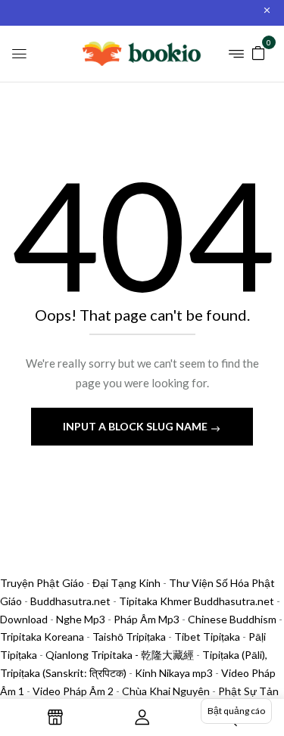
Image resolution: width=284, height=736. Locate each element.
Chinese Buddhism (232, 619)
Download (24, 619)
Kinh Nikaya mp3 (175, 672)
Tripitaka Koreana (42, 636)
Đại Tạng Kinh (126, 582)
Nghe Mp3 (80, 619)
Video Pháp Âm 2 (73, 691)
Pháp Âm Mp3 (146, 619)
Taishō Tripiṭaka (130, 636)
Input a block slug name (136, 426)
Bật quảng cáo (236, 710)
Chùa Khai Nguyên (166, 691)
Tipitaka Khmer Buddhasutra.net (196, 601)
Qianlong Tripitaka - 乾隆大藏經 (119, 654)
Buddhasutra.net (70, 601)
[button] (258, 51)
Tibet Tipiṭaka (207, 636)
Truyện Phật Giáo (42, 582)
